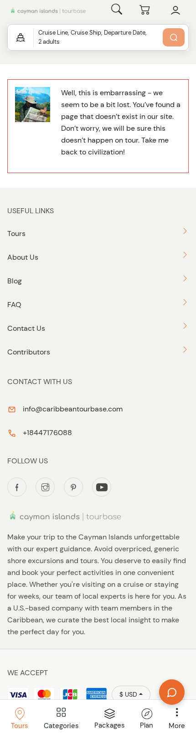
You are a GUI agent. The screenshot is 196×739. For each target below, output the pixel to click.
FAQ (14, 304)
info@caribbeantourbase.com (72, 409)
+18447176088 (46, 432)
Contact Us (26, 328)
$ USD (128, 694)
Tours (16, 233)
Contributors (28, 352)
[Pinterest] (73, 487)
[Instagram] (45, 487)
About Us (22, 257)
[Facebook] (16, 487)
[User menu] (175, 10)
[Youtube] (101, 487)
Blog (14, 281)
